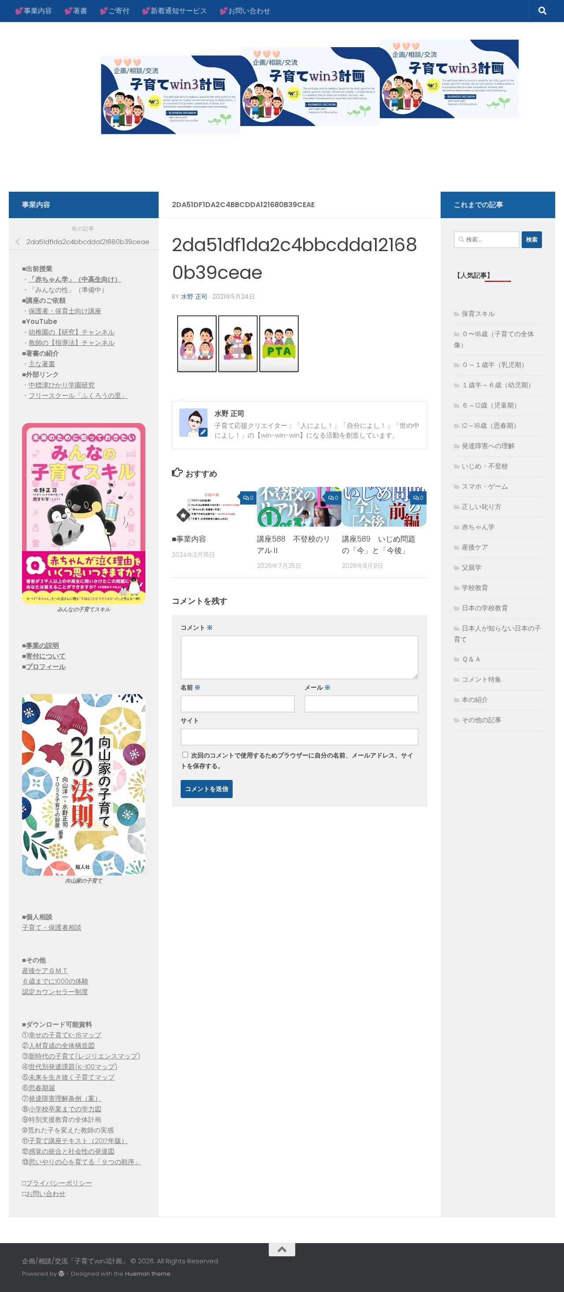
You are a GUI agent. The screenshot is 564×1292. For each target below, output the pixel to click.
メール (317, 687)
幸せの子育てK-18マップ (65, 1035)
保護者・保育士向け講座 (65, 311)
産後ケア (475, 547)
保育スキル (478, 313)
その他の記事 (481, 719)
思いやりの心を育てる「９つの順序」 (85, 1161)
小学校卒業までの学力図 (65, 1109)
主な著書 (42, 363)
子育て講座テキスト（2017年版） (78, 1140)
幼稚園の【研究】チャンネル (72, 332)
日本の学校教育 (485, 608)
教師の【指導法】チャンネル (72, 342)
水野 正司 (194, 296)
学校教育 (475, 587)
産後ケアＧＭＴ (45, 970)
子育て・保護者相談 (52, 927)
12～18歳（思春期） (491, 425)
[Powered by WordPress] (61, 1274)
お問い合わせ (46, 1193)
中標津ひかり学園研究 (62, 385)
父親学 (472, 567)
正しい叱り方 (481, 506)
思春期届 (42, 1087)
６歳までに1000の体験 (55, 981)
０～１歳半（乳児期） (495, 364)
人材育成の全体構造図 (62, 1045)
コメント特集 (481, 679)
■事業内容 (189, 539)
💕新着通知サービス (174, 11)
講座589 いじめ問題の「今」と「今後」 (379, 545)
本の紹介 (475, 699)
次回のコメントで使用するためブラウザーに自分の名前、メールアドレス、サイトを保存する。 (297, 760)
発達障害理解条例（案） (65, 1098)
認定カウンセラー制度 (55, 991)
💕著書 (75, 11)
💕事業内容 (33, 11)
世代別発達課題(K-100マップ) (73, 1066)
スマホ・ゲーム (485, 486)
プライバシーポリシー (59, 1183)
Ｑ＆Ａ (471, 659)
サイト (190, 720)
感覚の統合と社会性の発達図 (72, 1151)
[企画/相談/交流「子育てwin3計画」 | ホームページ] (270, 89)
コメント (197, 627)
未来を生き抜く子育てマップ (72, 1077)
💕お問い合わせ (245, 11)
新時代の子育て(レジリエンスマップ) (84, 1056)
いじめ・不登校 (485, 466)
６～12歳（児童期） (491, 405)
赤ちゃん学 (478, 526)
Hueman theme (148, 1274)
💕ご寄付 (115, 11)
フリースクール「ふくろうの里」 (78, 395)
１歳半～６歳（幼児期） (498, 385)
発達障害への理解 (488, 445)
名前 (190, 687)
